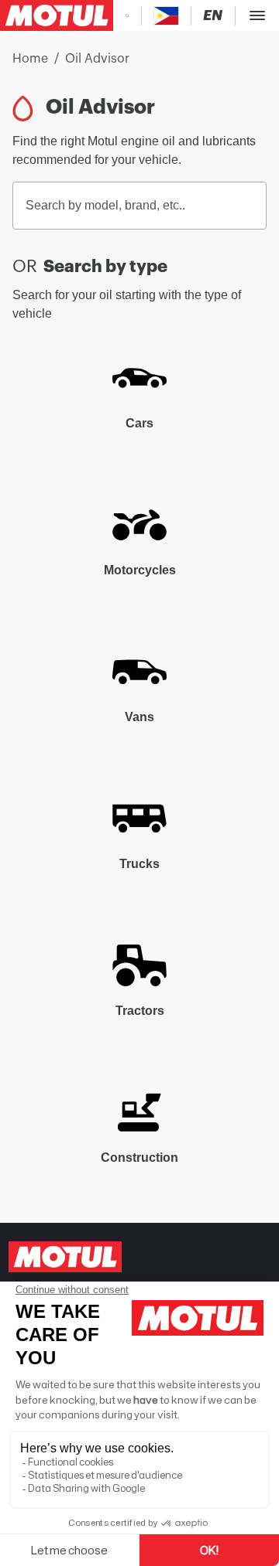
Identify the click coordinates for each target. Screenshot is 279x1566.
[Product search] (127, 15)
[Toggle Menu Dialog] (257, 15)
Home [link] (30, 59)
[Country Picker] (166, 16)
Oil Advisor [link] (97, 59)
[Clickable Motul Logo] (56, 15)
